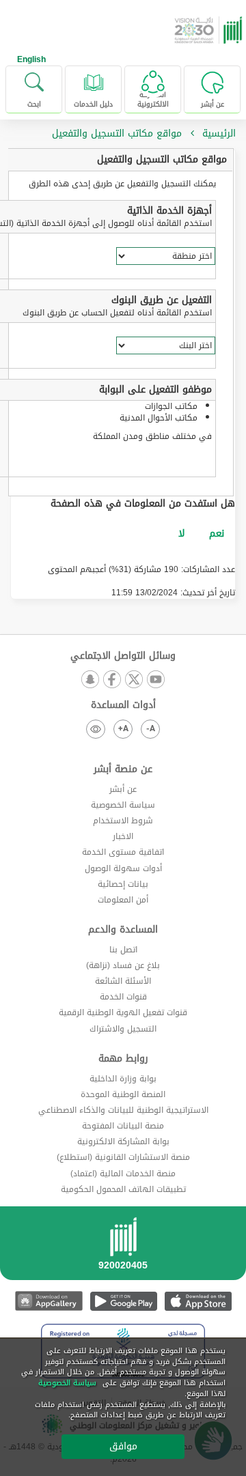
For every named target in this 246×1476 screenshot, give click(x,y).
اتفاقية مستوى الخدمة (123, 852)
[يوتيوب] (155, 680)
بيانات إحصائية (123, 884)
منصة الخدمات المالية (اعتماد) (123, 1173)
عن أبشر (123, 789)
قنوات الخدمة (123, 996)
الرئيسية (219, 133)
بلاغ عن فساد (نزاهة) (123, 965)
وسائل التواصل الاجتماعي (123, 656)
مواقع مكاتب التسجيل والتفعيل (162, 159)
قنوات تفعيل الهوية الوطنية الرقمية (123, 1012)
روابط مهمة (123, 1058)
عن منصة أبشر (123, 769)
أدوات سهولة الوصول (123, 868)
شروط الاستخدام (123, 820)
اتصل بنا (123, 949)
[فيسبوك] (112, 680)
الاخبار (123, 836)
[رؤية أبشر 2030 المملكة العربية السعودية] (210, 30)
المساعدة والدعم (123, 929)
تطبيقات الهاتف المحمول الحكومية (123, 1189)
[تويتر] (134, 680)
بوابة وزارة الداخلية (123, 1078)
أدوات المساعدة (123, 705)
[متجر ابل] (198, 1301)
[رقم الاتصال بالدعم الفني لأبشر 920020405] (123, 1248)
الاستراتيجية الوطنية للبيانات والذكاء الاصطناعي (123, 1110)
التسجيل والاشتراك (123, 1028)
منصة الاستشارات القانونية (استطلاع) (123, 1157)
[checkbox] (216, 534)
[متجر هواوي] (49, 1301)
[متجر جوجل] (123, 1301)
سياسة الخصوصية (123, 804)
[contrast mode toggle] (95, 729)
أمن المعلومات (123, 899)
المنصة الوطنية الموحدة (123, 1094)
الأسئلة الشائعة (123, 981)
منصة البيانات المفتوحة (123, 1125)
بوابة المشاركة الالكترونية (123, 1141)
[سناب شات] (90, 680)
